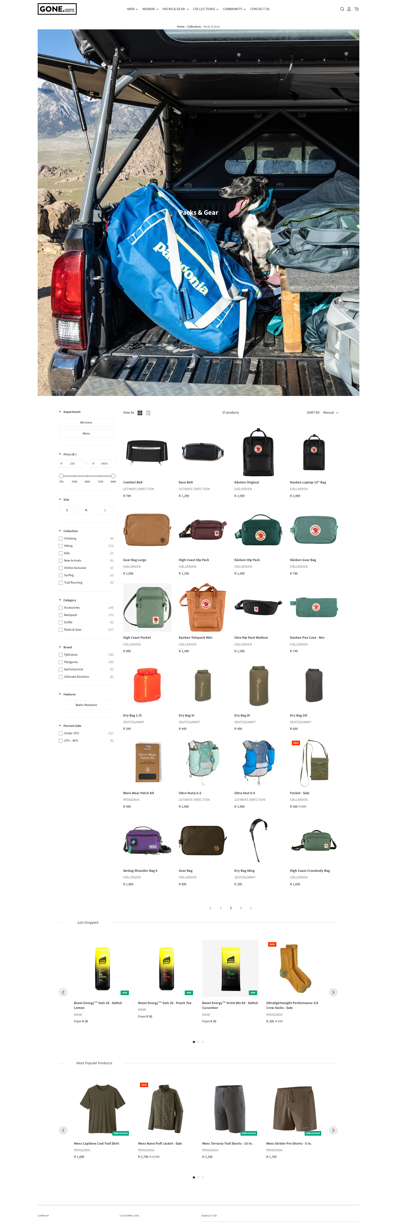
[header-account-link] (347, 9)
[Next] (333, 992)
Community (233, 9)
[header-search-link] (340, 9)
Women (149, 9)
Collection (70, 531)
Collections (204, 9)
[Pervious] (63, 992)
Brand (67, 647)
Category (69, 600)
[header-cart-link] (355, 9)
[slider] (61, 476)
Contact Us (260, 9)
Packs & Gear (174, 9)
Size (66, 499)
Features (69, 694)
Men (131, 9)
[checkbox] (86, 422)
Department (71, 412)
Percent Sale (72, 726)
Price (70, 454)
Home (181, 27)
